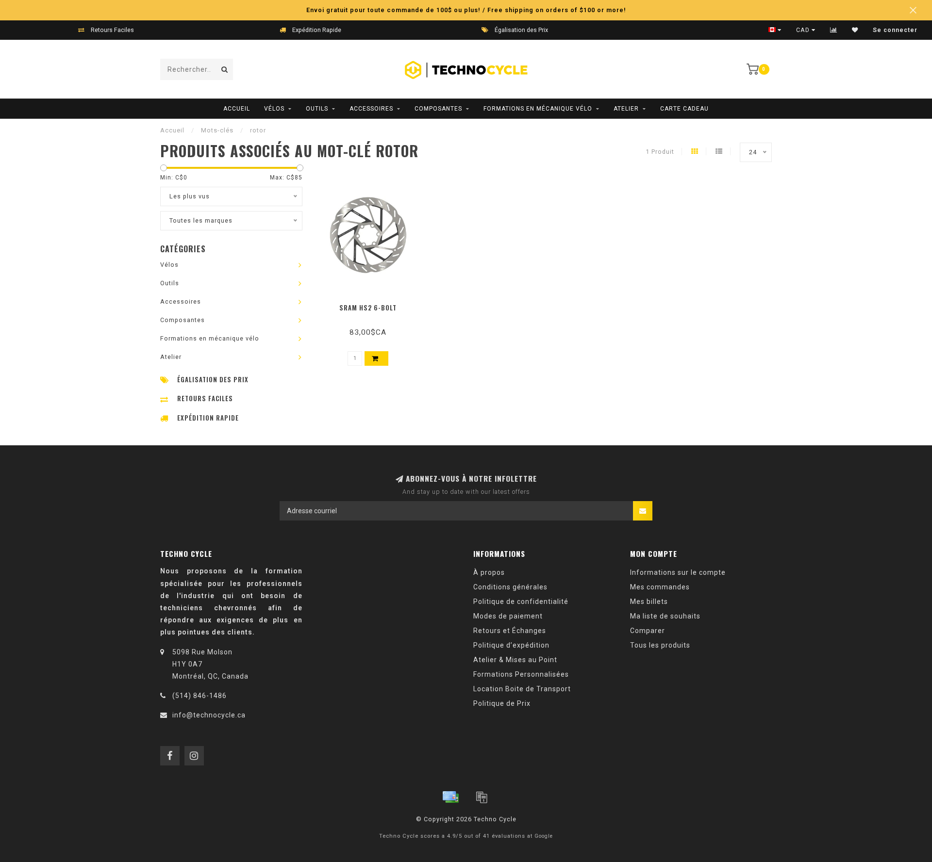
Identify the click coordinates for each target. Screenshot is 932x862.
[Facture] (481, 797)
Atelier (626, 108)
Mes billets (649, 601)
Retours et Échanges (509, 630)
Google (543, 836)
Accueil (236, 108)
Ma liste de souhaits (665, 616)
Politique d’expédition (511, 645)
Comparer (647, 630)
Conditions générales (510, 587)
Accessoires (371, 108)
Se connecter (895, 30)
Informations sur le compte (678, 572)
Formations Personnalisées (521, 674)
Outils (317, 108)
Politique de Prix (502, 703)
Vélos (274, 108)
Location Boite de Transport (522, 689)
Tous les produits (660, 645)
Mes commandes (660, 587)
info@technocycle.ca (209, 715)
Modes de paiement (508, 616)
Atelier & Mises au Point (515, 660)
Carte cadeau (684, 108)
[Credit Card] (450, 797)
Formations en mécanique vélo (537, 108)
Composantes (438, 108)
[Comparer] (833, 30)
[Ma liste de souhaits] (855, 30)
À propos (489, 572)
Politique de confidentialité (520, 601)
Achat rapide (372, 305)
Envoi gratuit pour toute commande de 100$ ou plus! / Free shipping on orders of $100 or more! (466, 10)
